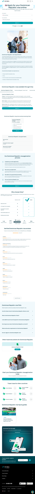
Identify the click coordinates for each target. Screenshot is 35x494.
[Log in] (30, 1)
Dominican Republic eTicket (7, 90)
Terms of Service (4, 488)
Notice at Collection (13, 488)
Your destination (4, 17)
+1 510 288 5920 (19, 488)
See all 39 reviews (17, 298)
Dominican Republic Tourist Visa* (21, 90)
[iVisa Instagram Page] (6, 483)
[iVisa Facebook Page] (11, 483)
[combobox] (17, 15)
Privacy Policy (8, 488)
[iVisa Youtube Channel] (10, 483)
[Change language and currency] (28, 1)
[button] (32, 1)
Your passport (4, 13)
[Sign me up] (30, 460)
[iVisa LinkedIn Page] (8, 483)
